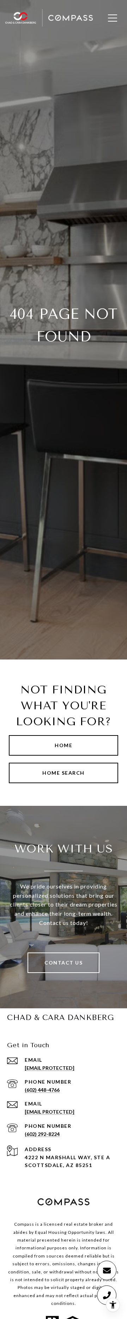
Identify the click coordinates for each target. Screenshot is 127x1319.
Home (63, 745)
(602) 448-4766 (42, 1090)
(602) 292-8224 (42, 1134)
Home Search (63, 773)
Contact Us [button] (63, 963)
